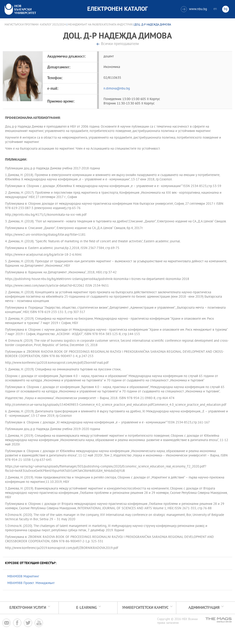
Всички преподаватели (120, 44)
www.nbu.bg (194, 9)
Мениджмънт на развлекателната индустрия (100, 25)
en (215, 9)
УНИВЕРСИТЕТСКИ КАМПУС (145, 607)
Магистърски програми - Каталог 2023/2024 (35, 25)
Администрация (204, 607)
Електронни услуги (27, 607)
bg (225, 9)
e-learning (86, 607)
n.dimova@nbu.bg (117, 89)
